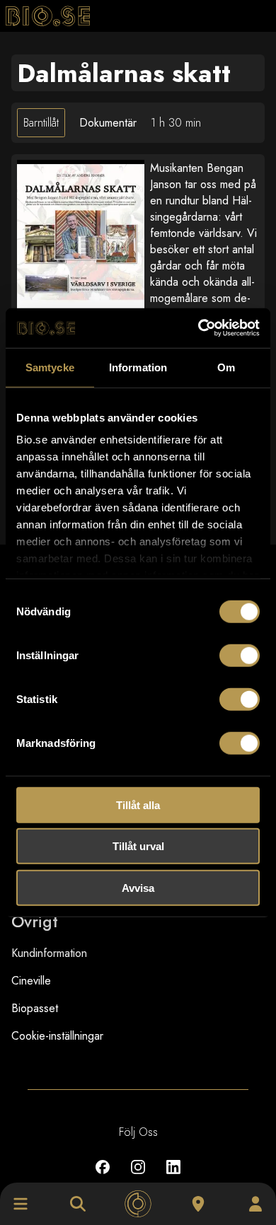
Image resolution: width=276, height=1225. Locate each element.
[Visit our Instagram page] (138, 1177)
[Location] (198, 1203)
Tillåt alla (138, 805)
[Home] (138, 1204)
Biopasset (34, 1008)
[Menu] (20, 1203)
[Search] (77, 1203)
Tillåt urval (138, 846)
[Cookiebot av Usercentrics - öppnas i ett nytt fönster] (198, 328)
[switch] (239, 655)
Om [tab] (226, 367)
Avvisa (138, 887)
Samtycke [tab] (49, 367)
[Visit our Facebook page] (103, 1177)
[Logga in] (255, 1203)
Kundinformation (49, 953)
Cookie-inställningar (57, 1036)
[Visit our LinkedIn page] (173, 1177)
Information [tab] (138, 367)
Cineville (31, 981)
